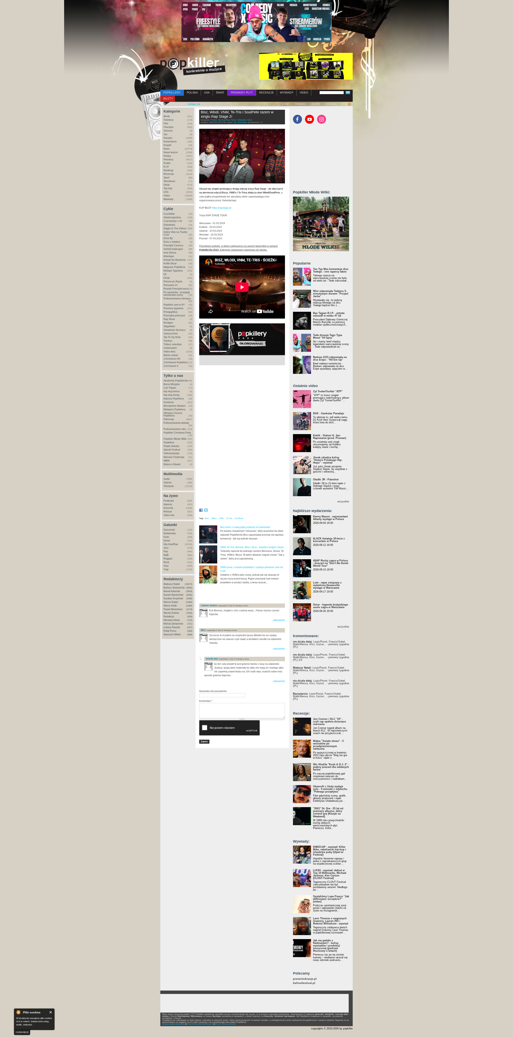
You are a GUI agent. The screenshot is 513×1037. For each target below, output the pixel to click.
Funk (166, 537)
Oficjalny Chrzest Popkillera (173, 414)
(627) (189, 627)
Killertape (169, 256)
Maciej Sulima (171, 613)
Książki (167, 145)
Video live (169, 515)
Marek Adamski (172, 591)
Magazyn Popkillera (174, 267)
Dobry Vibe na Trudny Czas (175, 233)
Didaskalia (169, 224)
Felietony (169, 120)
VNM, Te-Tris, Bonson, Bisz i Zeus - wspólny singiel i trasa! (252, 547)
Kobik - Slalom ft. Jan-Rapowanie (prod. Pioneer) (329, 437)
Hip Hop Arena (172, 391)
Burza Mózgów (172, 384)
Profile (167, 163)
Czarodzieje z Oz (173, 221)
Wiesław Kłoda (172, 620)
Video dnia (169, 351)
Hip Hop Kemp (172, 395)
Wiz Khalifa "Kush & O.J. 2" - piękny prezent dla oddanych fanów (331, 767)
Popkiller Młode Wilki (175, 439)
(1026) (189, 613)
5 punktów (169, 213)
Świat (167, 184)
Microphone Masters (175, 405)
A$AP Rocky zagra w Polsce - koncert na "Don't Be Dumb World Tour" (330, 563)
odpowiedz (279, 620)
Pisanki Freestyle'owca (176, 288)
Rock (166, 562)
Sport (166, 177)
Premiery (168, 159)
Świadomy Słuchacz (175, 330)
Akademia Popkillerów (176, 380)
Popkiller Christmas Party (177, 432)
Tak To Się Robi (172, 337)
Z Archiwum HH (172, 358)
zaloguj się (194, 104)
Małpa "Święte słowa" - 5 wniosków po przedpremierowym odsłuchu (328, 744)
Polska (167, 156)
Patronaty (300, 104)
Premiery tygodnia (173, 308)
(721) (189, 624)
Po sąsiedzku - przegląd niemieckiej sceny (177, 293)
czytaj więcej (22, 1032)
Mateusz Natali (172, 584)
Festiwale (169, 500)
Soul (166, 565)
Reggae (168, 558)
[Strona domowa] (192, 66)
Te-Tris (229, 518)
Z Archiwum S (171, 366)
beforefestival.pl (304, 983)
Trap (166, 569)
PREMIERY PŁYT (242, 92)
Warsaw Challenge (174, 457)
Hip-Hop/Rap (171, 544)
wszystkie (343, 501)
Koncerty (168, 508)
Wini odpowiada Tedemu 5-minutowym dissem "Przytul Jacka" (330, 294)
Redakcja (169, 616)
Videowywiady (171, 453)
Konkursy (169, 402)
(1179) (189, 609)
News (167, 148)
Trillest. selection (173, 344)
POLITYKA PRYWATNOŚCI (200, 1024)
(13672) (188, 584)
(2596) (189, 595)
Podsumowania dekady (176, 422)
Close (50, 1012)
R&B (166, 555)
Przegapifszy (171, 312)
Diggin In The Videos (175, 228)
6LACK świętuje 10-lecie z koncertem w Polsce (329, 540)
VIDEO (304, 92)
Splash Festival (172, 449)
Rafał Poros (170, 631)
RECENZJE (266, 92)
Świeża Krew (171, 333)
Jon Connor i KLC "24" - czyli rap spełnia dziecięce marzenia (329, 721)
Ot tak (167, 278)
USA (207, 92)
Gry (165, 134)
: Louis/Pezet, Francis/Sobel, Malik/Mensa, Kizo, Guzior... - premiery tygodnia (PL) (321, 644)
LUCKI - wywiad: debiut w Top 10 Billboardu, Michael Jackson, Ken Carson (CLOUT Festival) (329, 874)
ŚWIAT (220, 92)
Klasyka (168, 138)
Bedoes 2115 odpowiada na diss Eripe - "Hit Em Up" (330, 358)
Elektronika (170, 533)
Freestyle (169, 127)
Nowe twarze (171, 152)
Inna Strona (170, 252)
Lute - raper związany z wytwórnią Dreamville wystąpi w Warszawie (327, 585)
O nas (285, 104)
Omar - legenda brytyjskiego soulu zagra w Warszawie (330, 606)
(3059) (189, 591)
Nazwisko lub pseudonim (213, 691)
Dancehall (169, 529)
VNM (221, 518)
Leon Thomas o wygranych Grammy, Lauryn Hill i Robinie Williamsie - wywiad (330, 921)
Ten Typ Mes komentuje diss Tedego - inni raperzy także (330, 270)
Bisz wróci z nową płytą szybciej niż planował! (245, 527)
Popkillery (169, 442)
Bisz (207, 518)
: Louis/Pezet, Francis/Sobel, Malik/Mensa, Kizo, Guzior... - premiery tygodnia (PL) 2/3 (321, 657)
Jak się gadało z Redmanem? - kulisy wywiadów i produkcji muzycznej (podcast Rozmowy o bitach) (326, 945)
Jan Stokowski (240, 122)
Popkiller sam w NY (174, 304)
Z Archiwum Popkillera (176, 362)
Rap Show (169, 319)
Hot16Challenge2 (173, 249)
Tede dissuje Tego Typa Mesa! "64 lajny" (327, 336)
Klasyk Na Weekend (175, 259)
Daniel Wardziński (173, 594)
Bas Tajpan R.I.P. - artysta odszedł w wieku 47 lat (328, 314)
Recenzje (169, 174)
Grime (167, 540)
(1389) (189, 605)
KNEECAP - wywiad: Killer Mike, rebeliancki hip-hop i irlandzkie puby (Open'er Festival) (329, 850)
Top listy (168, 188)
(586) (189, 634)
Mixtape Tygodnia (173, 270)
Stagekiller (169, 326)
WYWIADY (286, 92)
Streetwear (169, 181)
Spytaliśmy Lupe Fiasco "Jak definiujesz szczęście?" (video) (331, 899)
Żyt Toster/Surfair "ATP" (328, 391)
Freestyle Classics (173, 245)
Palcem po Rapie (173, 281)
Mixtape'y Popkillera (174, 409)
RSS (344, 104)
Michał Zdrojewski (173, 623)
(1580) (189, 602)
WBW (167, 460)
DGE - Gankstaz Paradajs (328, 413)
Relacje (168, 511)
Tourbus (168, 340)
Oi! (165, 274)
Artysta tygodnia (172, 217)
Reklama (331, 104)
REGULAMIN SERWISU (173, 1024)
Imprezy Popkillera (174, 398)
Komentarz (206, 701)
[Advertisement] (246, 594)
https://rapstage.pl (221, 207)
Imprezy (168, 504)
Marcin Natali (171, 602)
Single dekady (171, 446)
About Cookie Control (18, 1012)
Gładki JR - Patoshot (325, 479)
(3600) (189, 587)
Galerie (168, 482)
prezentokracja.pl (305, 979)
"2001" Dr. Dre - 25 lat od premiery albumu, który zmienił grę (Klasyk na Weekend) (328, 812)
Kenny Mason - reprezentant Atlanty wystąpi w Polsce (330, 518)
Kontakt (316, 104)
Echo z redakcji (172, 241)
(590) (189, 631)
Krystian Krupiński (173, 598)
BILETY (168, 98)
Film (166, 123)
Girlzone (168, 130)
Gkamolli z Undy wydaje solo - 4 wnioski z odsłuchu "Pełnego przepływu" (330, 789)
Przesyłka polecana (174, 315)
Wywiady (168, 199)
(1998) (189, 598)
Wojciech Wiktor (172, 634)
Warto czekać (171, 355)
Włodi (213, 518)
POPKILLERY (172, 92)
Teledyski (169, 486)
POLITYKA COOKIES (226, 1024)
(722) (189, 620)
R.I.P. (166, 166)
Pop (166, 551)
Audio (167, 479)
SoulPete (239, 518)
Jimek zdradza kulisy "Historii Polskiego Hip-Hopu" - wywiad (327, 460)
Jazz (166, 547)
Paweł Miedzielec (173, 609)
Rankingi (168, 170)
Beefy (167, 116)
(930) (189, 616)
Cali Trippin (170, 387)
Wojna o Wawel (172, 464)
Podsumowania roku (175, 429)
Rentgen (168, 322)
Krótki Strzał (170, 263)
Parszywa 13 (171, 285)
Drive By (168, 238)
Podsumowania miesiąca (177, 298)
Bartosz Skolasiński (174, 587)
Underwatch (170, 348)
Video (167, 195)
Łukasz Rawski (172, 627)
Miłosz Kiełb (170, 605)
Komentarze (170, 141)
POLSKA (192, 92)
